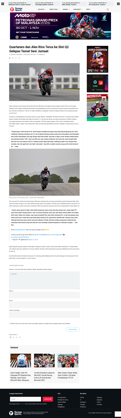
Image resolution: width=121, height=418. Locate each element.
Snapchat (99, 400)
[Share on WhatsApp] (12, 58)
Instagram (83, 402)
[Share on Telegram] (19, 58)
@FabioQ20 (38, 235)
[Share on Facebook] (9, 58)
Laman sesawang (14, 310)
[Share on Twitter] (16, 58)
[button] (31, 4)
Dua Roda (27, 54)
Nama (11, 291)
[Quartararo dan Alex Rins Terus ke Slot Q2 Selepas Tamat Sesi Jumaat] (44, 82)
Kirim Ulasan (73, 329)
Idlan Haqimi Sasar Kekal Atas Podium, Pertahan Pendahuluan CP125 (67, 375)
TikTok (82, 397)
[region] (60, 4)
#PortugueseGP (57, 235)
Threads (82, 404)
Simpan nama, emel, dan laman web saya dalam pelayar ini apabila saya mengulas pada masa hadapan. (41, 323)
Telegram (22, 404)
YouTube (99, 404)
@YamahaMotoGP (19, 230)
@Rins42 (47, 235)
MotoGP (32, 54)
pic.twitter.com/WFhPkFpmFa (20, 237)
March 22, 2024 (33, 239)
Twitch (99, 402)
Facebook (83, 407)
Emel (11, 300)
